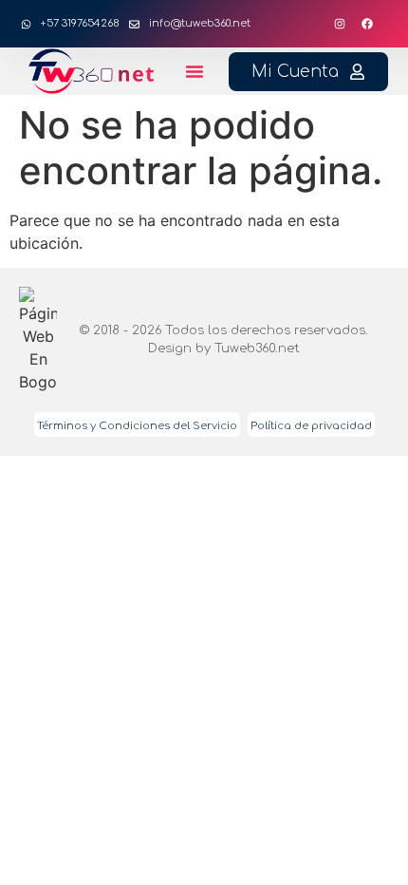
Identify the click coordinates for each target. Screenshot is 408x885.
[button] (194, 71)
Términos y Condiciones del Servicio (137, 426)
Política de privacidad (311, 426)
